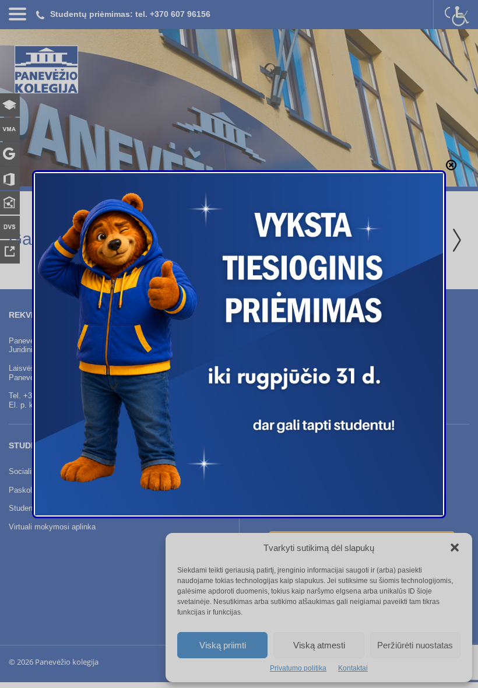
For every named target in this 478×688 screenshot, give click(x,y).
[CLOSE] (451, 165)
